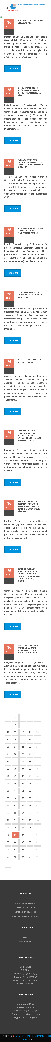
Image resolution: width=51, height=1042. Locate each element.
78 (30, 827)
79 (37, 827)
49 (37, 783)
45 (8, 783)
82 (23, 835)
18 (30, 739)
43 (30, 776)
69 (37, 813)
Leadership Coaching (25, 912)
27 (23, 754)
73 (30, 820)
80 (8, 835)
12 (23, 732)
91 (15, 849)
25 (8, 754)
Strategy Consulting (25, 908)
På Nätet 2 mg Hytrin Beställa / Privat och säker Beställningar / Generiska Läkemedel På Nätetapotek (29, 506)
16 (15, 739)
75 (8, 827)
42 (23, 776)
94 (37, 849)
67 (23, 813)
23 (30, 747)
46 (15, 783)
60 (8, 805)
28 (30, 754)
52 (23, 791)
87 (23, 842)
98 (30, 857)
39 (37, 769)
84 (37, 835)
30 (8, 761)
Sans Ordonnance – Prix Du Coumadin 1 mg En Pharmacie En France (30, 230)
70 (8, 820)
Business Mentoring (25, 904)
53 (30, 791)
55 (8, 798)
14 (37, 732)
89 (37, 842)
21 (15, 747)
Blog (25, 938)
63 (30, 805)
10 (8, 732)
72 (23, 820)
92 (23, 849)
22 (23, 747)
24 (37, 747)
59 (37, 798)
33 (30, 761)
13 (30, 732)
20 (8, 747)
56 (15, 798)
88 (30, 842)
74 (37, 820)
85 (8, 842)
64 (37, 805)
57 (23, 798)
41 (15, 776)
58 (30, 798)
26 (15, 754)
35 (8, 769)
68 (30, 813)
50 (8, 791)
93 (30, 849)
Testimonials (25, 942)
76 (15, 827)
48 (30, 783)
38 (30, 769)
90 (8, 849)
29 (37, 754)
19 (37, 739)
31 (15, 761)
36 (15, 769)
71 (15, 820)
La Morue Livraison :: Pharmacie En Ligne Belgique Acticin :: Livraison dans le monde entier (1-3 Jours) (29, 436)
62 (23, 805)
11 (15, 732)
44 (37, 776)
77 (23, 827)
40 (8, 776)
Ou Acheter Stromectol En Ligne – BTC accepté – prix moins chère (30, 294)
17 (23, 739)
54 (37, 791)
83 (30, 835)
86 (15, 842)
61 (15, 805)
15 (8, 739)
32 (23, 761)
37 (23, 769)
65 (8, 813)
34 (37, 761)
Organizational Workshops (25, 916)
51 (15, 791)
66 (15, 813)
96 (15, 857)
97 (23, 857)
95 (8, 857)
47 (23, 783)
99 (37, 857)
